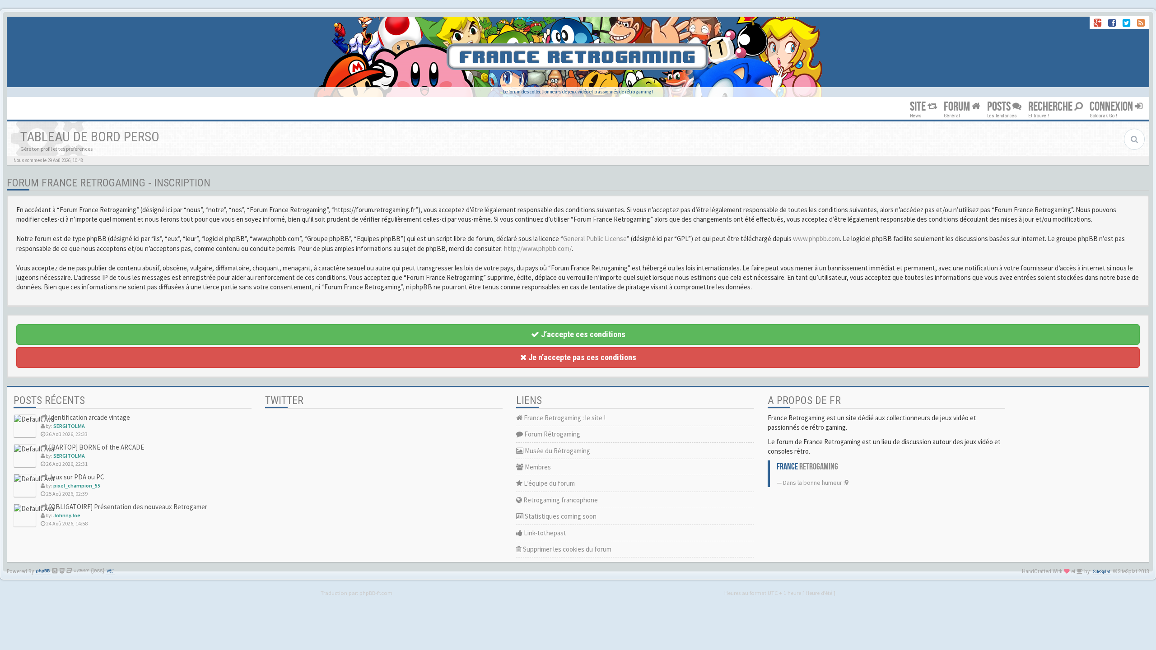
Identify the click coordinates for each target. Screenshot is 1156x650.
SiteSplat (1101, 572)
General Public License (595, 238)
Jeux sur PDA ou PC (75, 477)
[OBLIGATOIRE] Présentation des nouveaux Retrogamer (127, 506)
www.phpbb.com (816, 238)
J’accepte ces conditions (582, 334)
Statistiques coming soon (560, 516)
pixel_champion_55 (76, 485)
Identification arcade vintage (88, 417)
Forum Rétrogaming (551, 434)
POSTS (999, 106)
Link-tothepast (544, 533)
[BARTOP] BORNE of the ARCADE (95, 447)
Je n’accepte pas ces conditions (581, 357)
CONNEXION (1112, 106)
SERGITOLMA (69, 425)
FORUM (958, 106)
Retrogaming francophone (560, 500)
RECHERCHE (1051, 106)
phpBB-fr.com (375, 592)
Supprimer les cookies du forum (566, 549)
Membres (537, 467)
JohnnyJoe (66, 515)
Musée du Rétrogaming (556, 450)
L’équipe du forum (548, 483)
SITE (919, 106)
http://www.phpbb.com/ (538, 248)
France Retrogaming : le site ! (564, 417)
